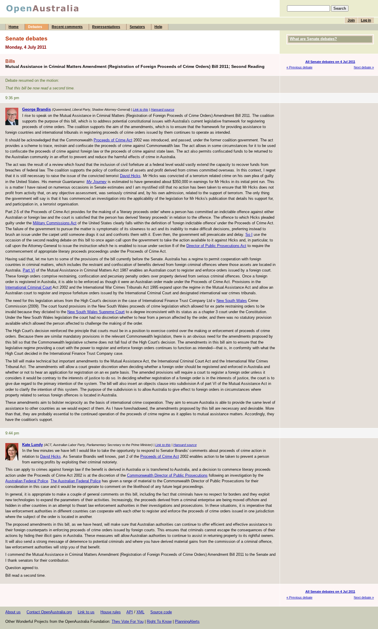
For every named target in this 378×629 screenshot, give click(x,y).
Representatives (106, 27)
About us (13, 612)
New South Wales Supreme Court (96, 312)
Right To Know (159, 621)
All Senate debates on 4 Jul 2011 (330, 61)
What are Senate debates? (313, 39)
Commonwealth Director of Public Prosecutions (167, 475)
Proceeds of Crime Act (113, 140)
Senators (137, 27)
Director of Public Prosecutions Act (216, 246)
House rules (110, 612)
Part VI (29, 270)
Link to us (86, 612)
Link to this (140, 109)
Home (14, 27)
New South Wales (231, 300)
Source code (161, 612)
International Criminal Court (28, 287)
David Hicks (130, 176)
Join (351, 20)
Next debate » (364, 67)
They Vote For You (128, 621)
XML (140, 612)
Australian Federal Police (26, 481)
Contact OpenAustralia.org (49, 612)
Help (158, 27)
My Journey (97, 181)
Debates (35, 27)
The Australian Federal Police (75, 481)
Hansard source (162, 109)
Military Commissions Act (54, 223)
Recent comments (67, 27)
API (129, 612)
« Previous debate (299, 67)
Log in (366, 20)
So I (248, 234)
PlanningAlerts (187, 621)
